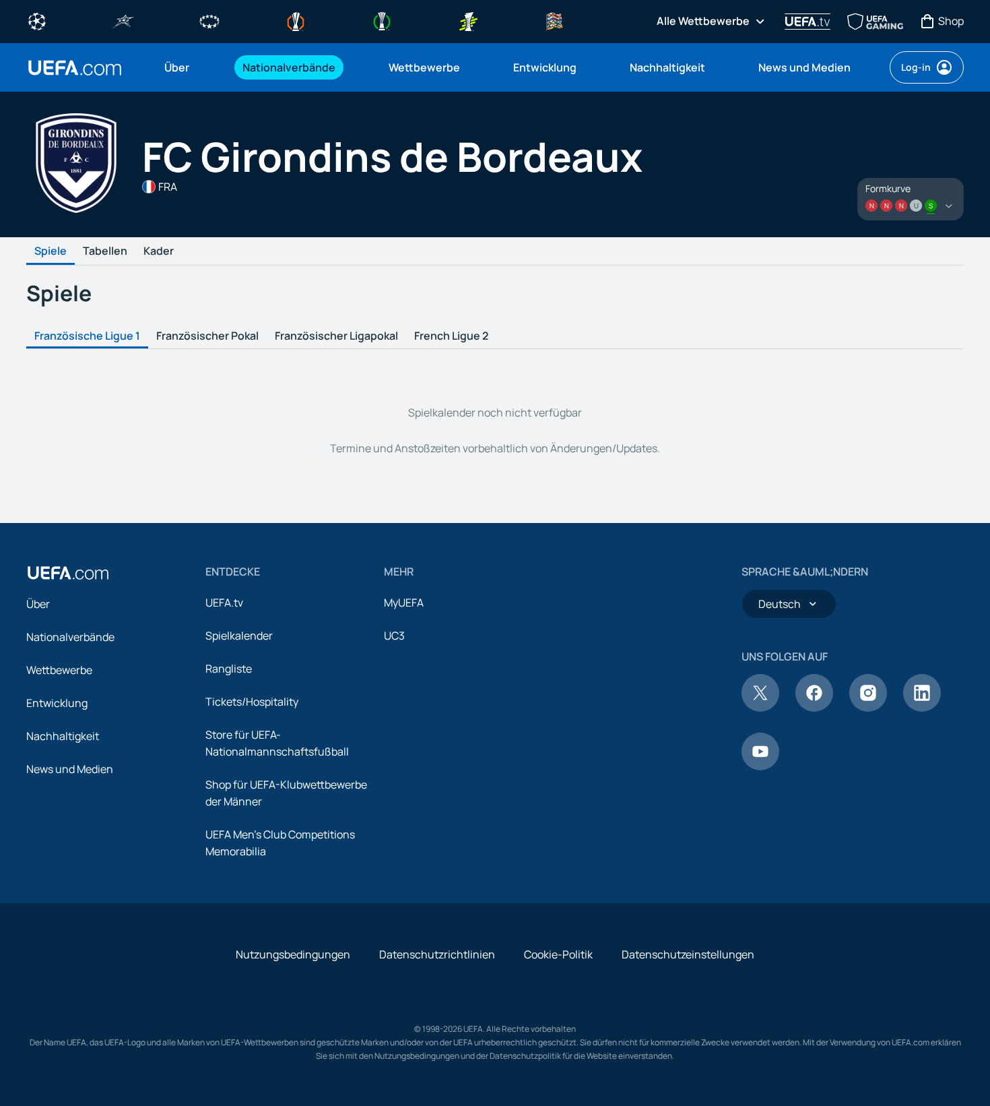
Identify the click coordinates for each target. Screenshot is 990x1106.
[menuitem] (187, 67)
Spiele (50, 251)
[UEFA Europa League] (295, 20)
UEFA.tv (224, 602)
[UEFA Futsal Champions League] (123, 20)
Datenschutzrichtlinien (437, 954)
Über (38, 603)
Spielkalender (239, 635)
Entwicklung (57, 703)
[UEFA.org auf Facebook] (814, 707)
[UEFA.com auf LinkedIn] (922, 707)
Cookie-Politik (558, 954)
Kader (158, 251)
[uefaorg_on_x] (760, 707)
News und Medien (69, 769)
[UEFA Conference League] (382, 20)
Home (74, 67)
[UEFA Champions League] (37, 20)
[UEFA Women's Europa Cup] (468, 20)
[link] (177, 67)
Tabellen (105, 251)
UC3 (394, 635)
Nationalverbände (70, 636)
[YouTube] (760, 766)
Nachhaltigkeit (62, 736)
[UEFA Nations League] (554, 20)
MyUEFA (404, 602)
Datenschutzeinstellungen (688, 954)
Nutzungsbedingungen (293, 954)
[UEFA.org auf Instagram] (868, 707)
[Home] (68, 573)
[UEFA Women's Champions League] (209, 20)
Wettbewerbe (59, 670)
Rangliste (228, 668)
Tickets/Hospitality (251, 701)
